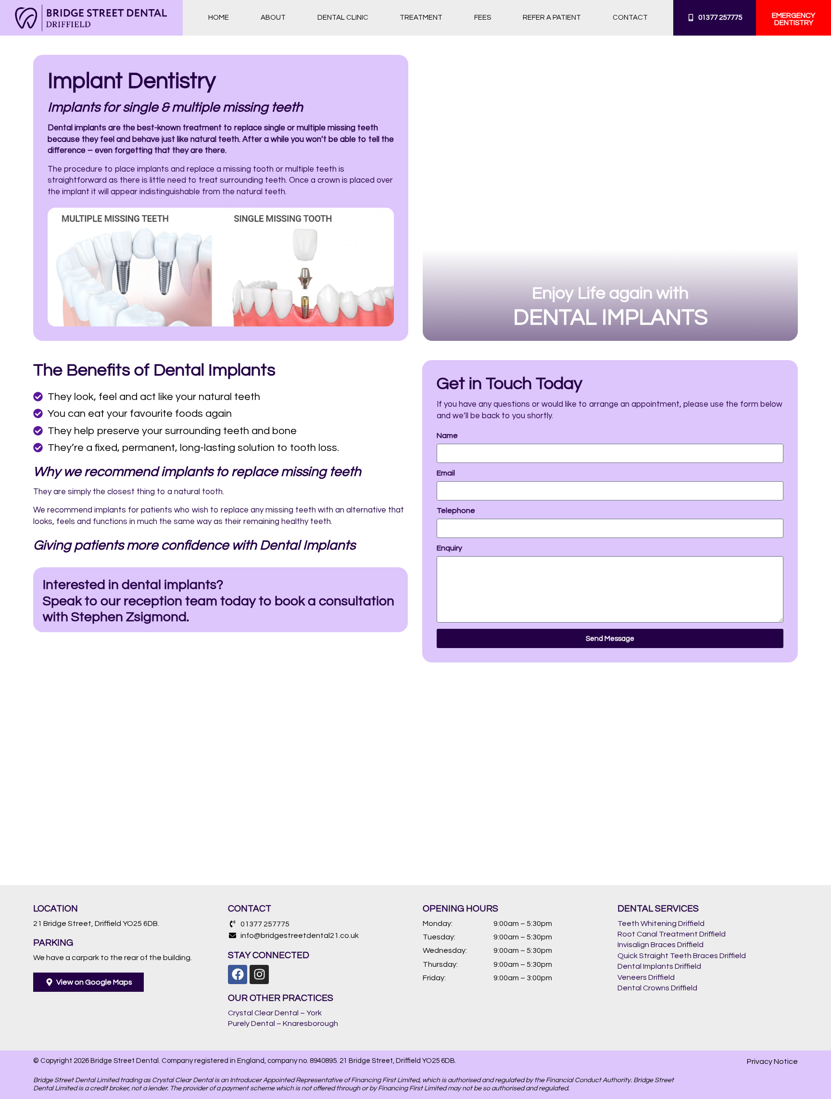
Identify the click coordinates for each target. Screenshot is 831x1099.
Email (446, 473)
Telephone (456, 510)
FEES (482, 17)
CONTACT (630, 17)
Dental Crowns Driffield (657, 988)
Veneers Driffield (646, 977)
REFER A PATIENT (552, 17)
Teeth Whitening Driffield (661, 923)
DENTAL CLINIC (342, 17)
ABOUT (273, 17)
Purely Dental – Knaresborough (283, 1023)
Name (447, 435)
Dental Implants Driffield (659, 966)
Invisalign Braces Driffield (660, 945)
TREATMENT (421, 17)
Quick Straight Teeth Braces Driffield (681, 956)
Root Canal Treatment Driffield (671, 934)
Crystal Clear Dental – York (275, 1013)
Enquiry (449, 548)
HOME (218, 17)
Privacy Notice (772, 1061)
